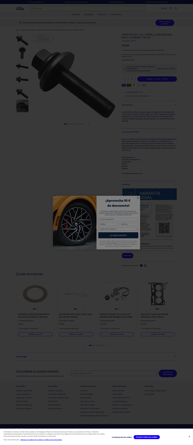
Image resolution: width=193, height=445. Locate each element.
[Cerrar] (189, 436)
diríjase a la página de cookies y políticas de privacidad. (41, 440)
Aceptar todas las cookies (146, 437)
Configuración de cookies (122, 437)
